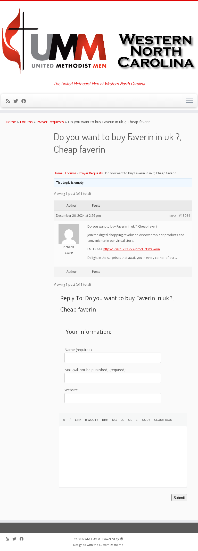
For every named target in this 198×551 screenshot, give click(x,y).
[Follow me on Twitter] (17, 101)
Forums (26, 121)
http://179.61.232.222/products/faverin (131, 249)
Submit (179, 497)
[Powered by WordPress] (121, 538)
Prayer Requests (50, 121)
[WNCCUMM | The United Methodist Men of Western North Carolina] (99, 41)
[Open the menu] (189, 101)
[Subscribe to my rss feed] (9, 101)
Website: (71, 389)
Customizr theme (111, 545)
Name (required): (78, 349)
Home (11, 121)
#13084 (184, 215)
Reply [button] (172, 216)
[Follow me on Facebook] (25, 101)
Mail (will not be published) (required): (95, 369)
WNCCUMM (92, 539)
